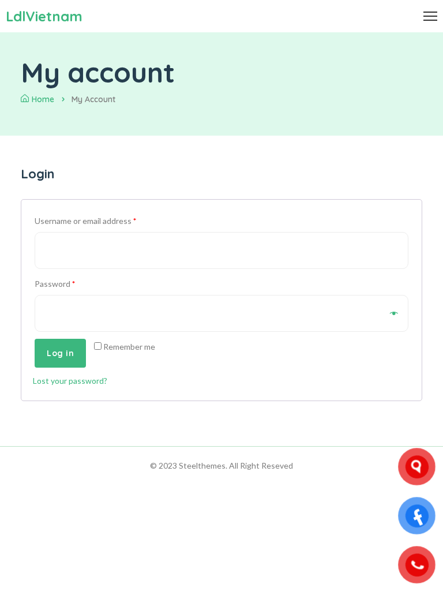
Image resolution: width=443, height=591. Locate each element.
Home (43, 99)
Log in (60, 353)
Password (55, 284)
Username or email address (85, 221)
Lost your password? (70, 381)
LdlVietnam (44, 16)
